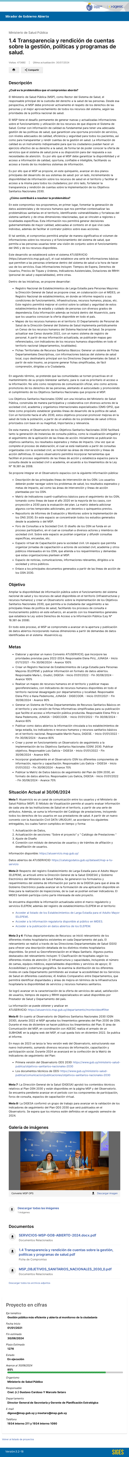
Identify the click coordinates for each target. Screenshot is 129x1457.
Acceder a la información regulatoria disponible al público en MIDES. (59, 921)
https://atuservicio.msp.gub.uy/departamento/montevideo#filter (68, 1009)
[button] (14, 70)
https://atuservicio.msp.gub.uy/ (59, 853)
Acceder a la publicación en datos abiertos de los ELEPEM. (53, 926)
